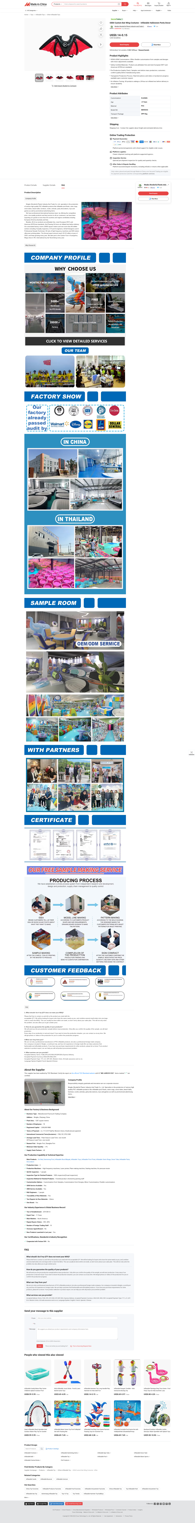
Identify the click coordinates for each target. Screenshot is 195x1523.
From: (34, 1318)
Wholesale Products (97, 1510)
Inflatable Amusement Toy (150, 1489)
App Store (29, 1504)
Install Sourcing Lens (75, 1504)
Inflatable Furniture (30, 1453)
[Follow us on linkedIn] (169, 1504)
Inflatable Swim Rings (103, 1159)
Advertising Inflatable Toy (49, 1494)
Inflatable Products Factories (52, 1489)
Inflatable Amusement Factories (95, 1489)
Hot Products (56, 1510)
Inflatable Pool (102, 1456)
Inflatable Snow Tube (140, 1453)
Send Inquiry (124, 45)
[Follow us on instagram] (161, 1504)
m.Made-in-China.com (102, 1512)
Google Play (42, 1504)
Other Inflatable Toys (53, 15)
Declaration (119, 1516)
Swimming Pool (49, 1159)
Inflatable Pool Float (88, 1159)
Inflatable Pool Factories (73, 1489)
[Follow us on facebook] (155, 1504)
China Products (66, 1510)
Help (134, 10)
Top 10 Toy (65, 1494)
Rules (169, 10)
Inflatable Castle (31, 1479)
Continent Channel (121, 1510)
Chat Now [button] (157, 45)
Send (39, 1346)
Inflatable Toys (40, 15)
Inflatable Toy (65, 1456)
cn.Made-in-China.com (116, 1512)
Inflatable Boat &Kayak (62, 1159)
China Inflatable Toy (115, 1489)
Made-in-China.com (88, 1512)
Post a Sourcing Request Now (80, 1346)
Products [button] (57, 4)
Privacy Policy (128, 1516)
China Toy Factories (32, 1489)
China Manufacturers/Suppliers (81, 1510)
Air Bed (40, 1159)
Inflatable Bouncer (46, 1479)
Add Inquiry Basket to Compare (65, 86)
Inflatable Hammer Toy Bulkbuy (93, 1494)
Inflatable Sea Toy (31, 1494)
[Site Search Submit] (125, 4)
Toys (31, 15)
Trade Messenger (56, 1504)
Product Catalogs (53, 1449)
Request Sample (144, 50)
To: (35, 1324)
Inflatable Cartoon (62, 1479)
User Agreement (108, 1516)
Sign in (168, 5)
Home (26, 15)
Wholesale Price (109, 1510)
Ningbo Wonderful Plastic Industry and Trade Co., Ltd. (130, 26)
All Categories (31, 10)
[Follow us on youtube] (164, 1504)
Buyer (124, 10)
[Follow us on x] (158, 1504)
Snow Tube (115, 1159)
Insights (140, 1510)
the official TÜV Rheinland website (83, 1073)
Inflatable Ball (28, 1456)
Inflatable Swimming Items (69, 1453)
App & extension (146, 10)
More (26, 1497)
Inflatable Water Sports (141, 1456)
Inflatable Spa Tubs (104, 1453)
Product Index (132, 1510)
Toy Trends (76, 1494)
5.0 (146, 187)
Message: (33, 1329)
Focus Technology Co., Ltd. (83, 1516)
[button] (119, 4)
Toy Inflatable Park (132, 1489)
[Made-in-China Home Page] (35, 4)
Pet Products (65, 1460)
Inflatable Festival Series (32, 1460)
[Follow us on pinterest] (167, 1504)
